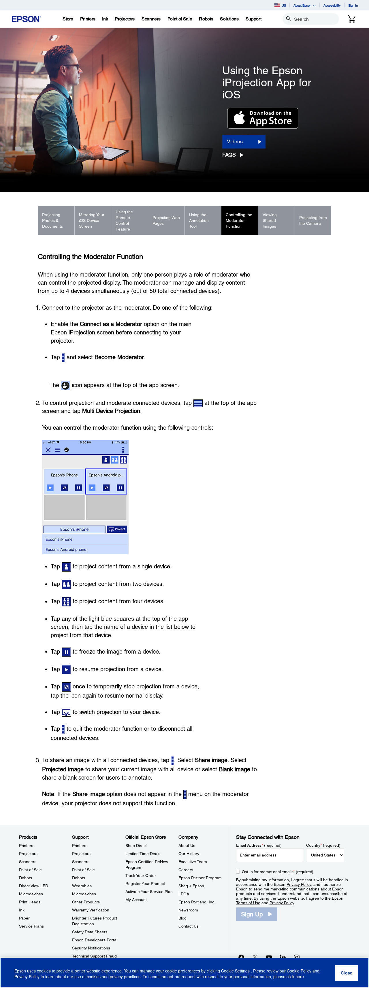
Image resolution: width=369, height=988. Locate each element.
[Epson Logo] (27, 19)
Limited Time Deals (142, 853)
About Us (186, 845)
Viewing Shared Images (270, 220)
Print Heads (29, 902)
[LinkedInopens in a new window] (283, 957)
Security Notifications (91, 948)
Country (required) (323, 845)
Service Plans (31, 926)
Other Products (86, 902)
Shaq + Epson (191, 886)
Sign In (353, 5)
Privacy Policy (299, 884)
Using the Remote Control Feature (124, 220)
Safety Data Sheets (89, 932)
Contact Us (188, 926)
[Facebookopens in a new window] (241, 957)
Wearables (82, 886)
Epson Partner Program (200, 877)
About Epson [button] (302, 5)
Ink (22, 910)
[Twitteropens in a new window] (255, 957)
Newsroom (188, 910)
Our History (188, 853)
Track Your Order (140, 875)
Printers (26, 845)
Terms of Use (248, 903)
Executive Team (192, 861)
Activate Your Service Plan (149, 891)
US (284, 5)
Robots (25, 877)
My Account (136, 899)
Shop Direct (136, 845)
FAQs (229, 155)
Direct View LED (33, 886)
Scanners (27, 861)
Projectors (28, 853)
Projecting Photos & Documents (52, 220)
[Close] (346, 973)
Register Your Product (145, 883)
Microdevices (31, 894)
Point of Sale (30, 869)
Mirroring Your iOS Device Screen (91, 220)
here (299, 977)
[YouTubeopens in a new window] (269, 957)
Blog (182, 918)
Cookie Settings (236, 971)
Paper (24, 918)
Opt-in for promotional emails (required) (278, 871)
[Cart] (351, 19)
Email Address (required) (259, 845)
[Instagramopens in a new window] (296, 957)
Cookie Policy (299, 971)
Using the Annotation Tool (199, 220)
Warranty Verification (90, 910)
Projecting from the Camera (313, 220)
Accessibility (332, 5)
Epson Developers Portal (94, 940)
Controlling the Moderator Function (239, 220)
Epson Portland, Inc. (196, 902)
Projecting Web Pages (166, 220)
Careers (185, 869)
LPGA (183, 894)
